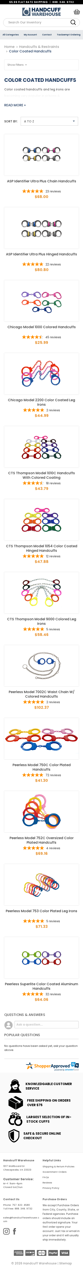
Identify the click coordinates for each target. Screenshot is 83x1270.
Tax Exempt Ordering (68, 34)
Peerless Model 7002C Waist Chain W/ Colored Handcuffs (41, 694)
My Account (30, 34)
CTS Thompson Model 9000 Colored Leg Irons (41, 621)
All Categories (11, 34)
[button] (41, 64)
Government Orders (55, 1172)
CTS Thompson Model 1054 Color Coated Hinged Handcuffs (41, 548)
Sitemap (65, 1263)
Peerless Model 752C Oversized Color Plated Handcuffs (42, 840)
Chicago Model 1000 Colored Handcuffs (41, 327)
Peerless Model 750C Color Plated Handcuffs (42, 767)
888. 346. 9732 (63, 2)
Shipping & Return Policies (58, 1166)
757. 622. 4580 (21, 1205)
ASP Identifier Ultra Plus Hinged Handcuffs (41, 254)
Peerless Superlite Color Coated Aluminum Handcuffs (41, 986)
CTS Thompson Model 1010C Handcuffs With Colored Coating (41, 475)
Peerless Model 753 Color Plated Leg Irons (41, 911)
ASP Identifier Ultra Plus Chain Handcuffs (41, 181)
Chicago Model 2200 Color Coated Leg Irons (41, 402)
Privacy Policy (51, 1188)
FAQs (46, 1177)
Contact (47, 34)
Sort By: (10, 121)
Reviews (47, 1182)
